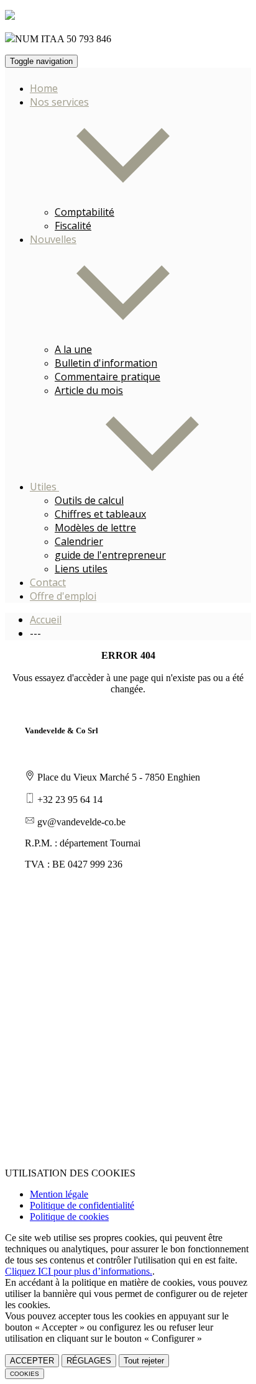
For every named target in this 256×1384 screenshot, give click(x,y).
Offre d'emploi (63, 596)
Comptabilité (84, 212)
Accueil (46, 619)
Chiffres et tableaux (100, 514)
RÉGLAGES (88, 1360)
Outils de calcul (89, 500)
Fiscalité (73, 225)
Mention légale (59, 1194)
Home (44, 88)
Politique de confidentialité (82, 1205)
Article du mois (89, 390)
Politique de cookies (69, 1216)
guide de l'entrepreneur (110, 555)
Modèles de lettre (95, 527)
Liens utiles (81, 568)
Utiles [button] (44, 486)
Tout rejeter (144, 1360)
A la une (73, 349)
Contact (48, 582)
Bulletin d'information (106, 363)
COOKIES (24, 1373)
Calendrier (79, 541)
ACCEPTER (32, 1360)
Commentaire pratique (107, 376)
